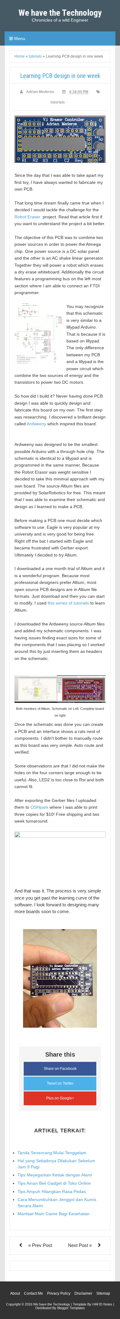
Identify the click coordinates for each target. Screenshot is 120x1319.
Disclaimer (83, 1293)
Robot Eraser (28, 216)
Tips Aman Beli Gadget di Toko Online (54, 1183)
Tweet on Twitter (60, 1083)
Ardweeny (36, 423)
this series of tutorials (68, 603)
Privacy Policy (58, 1293)
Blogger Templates (71, 1308)
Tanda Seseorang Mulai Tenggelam (52, 1152)
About (15, 1293)
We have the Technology (60, 13)
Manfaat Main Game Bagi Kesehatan (54, 1213)
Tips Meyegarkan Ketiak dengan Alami (55, 1174)
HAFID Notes (102, 1304)
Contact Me (33, 1293)
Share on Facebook (60, 1068)
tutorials (57, 102)
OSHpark (39, 807)
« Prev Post (40, 1245)
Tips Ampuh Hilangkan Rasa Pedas (52, 1191)
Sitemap (103, 1293)
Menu (19, 38)
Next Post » (80, 1245)
